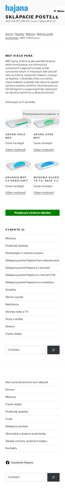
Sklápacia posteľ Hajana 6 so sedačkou (29, 282)
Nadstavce (12, 304)
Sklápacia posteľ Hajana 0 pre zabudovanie (32, 260)
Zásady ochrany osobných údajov (26, 441)
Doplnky (19, 33)
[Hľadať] (53, 477)
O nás (8, 419)
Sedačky (10, 289)
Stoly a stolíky (14, 319)
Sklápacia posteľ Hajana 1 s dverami (27, 267)
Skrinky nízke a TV (17, 311)
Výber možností (15, 149)
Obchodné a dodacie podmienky (25, 433)
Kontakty (11, 448)
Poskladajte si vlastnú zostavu (24, 253)
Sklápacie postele (32, 17)
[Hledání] (53, 350)
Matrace (30, 33)
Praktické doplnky (16, 245)
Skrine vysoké (14, 297)
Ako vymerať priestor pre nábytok (26, 382)
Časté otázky (13, 333)
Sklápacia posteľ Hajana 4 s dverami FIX (30, 275)
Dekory (10, 326)
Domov (9, 33)
